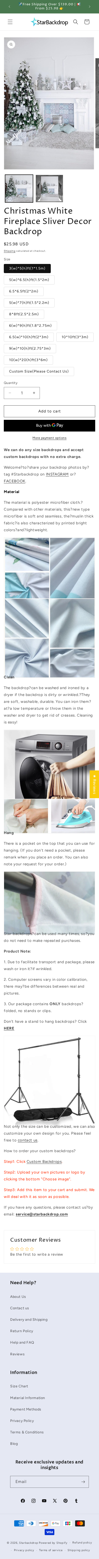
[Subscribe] (83, 1482)
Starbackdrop (28, 1542)
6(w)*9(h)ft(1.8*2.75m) (30, 325)
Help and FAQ (22, 1342)
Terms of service (50, 1550)
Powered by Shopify (53, 1542)
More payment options (49, 438)
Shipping (9, 251)
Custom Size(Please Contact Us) (39, 371)
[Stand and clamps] (49, 1115)
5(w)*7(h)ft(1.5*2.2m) (29, 303)
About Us (18, 1297)
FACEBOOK (14, 481)
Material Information (27, 1398)
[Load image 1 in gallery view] (19, 189)
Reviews (17, 1354)
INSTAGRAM (57, 474)
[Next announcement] (89, 6)
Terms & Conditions (27, 1432)
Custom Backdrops (44, 1161)
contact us (28, 1140)
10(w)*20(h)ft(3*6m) (28, 360)
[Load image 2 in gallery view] (49, 189)
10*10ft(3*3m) (75, 337)
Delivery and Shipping (29, 1319)
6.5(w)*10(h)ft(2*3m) (28, 337)
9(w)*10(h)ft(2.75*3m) (30, 348)
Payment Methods (25, 1409)
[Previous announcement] (9, 6)
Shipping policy (79, 1550)
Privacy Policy (22, 1421)
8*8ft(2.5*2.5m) (24, 314)
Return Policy (21, 1331)
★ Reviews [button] (94, 784)
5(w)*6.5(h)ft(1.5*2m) (29, 280)
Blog (14, 1444)
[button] (10, 21)
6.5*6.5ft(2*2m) (23, 291)
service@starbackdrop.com (42, 1214)
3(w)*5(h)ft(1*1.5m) (27, 268)
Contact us (19, 1308)
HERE (9, 1028)
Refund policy (82, 1542)
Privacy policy (24, 1550)
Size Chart (19, 1386)
